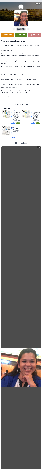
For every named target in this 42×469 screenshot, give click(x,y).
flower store (29, 96)
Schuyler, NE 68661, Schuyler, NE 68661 (16, 134)
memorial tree (13, 96)
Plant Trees (18, 122)
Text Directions (13, 123)
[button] (6, 113)
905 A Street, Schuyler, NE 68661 (16, 120)
